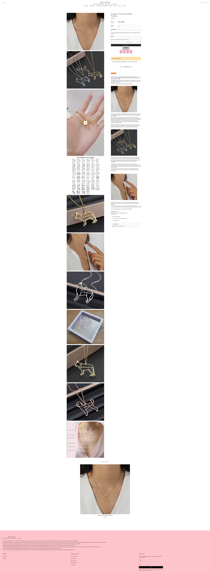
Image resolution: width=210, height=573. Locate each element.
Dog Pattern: (113, 29)
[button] (204, 3)
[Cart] (206, 3)
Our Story (4, 556)
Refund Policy (73, 560)
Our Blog (4, 558)
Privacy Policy (73, 558)
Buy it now (126, 45)
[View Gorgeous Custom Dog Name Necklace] (85, 122)
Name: (112, 36)
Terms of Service (74, 556)
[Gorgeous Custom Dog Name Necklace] (105, 489)
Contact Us (73, 564)
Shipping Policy (74, 562)
